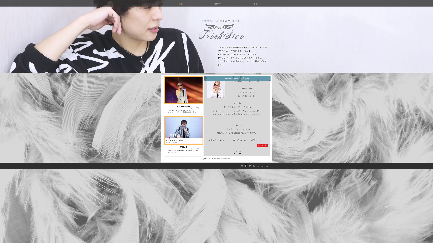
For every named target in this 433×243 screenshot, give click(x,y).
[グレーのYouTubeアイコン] (242, 165)
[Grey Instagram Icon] (253, 165)
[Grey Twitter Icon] (250, 165)
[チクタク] (246, 165)
